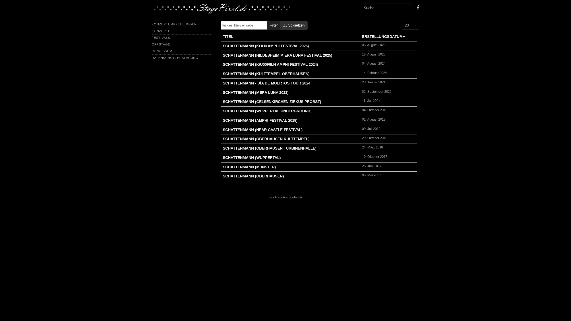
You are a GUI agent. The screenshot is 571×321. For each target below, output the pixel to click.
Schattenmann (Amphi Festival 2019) (260, 120)
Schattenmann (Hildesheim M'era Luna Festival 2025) (277, 55)
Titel (228, 37)
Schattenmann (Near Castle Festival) (263, 130)
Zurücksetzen (294, 25)
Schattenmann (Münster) (249, 167)
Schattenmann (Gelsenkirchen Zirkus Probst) (272, 102)
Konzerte (161, 31)
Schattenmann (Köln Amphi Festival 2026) (266, 46)
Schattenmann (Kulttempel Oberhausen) (266, 74)
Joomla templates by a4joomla (285, 197)
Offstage (161, 44)
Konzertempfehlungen (174, 24)
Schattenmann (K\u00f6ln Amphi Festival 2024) (270, 64)
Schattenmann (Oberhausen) (253, 176)
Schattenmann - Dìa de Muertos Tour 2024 (266, 83)
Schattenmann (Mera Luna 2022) (256, 93)
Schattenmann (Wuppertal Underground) (267, 111)
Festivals (161, 37)
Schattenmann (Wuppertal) (252, 158)
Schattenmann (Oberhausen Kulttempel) (266, 139)
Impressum (162, 51)
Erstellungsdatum (382, 37)
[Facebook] (418, 7)
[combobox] (387, 8)
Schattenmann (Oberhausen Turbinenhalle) (270, 148)
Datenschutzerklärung (175, 58)
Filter (274, 25)
